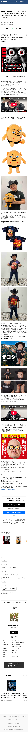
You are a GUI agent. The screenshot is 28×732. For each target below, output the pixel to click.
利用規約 (24, 716)
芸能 (3, 567)
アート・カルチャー (12, 567)
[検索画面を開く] (26, 2)
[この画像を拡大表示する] (6, 540)
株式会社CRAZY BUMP (21, 602)
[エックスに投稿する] (7, 28)
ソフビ (19, 574)
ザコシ (4, 581)
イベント (4, 560)
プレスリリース (10, 602)
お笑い (22, 577)
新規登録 (22, 1)
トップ (3, 602)
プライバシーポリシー (14, 716)
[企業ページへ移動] (14, 617)
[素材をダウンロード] (17, 28)
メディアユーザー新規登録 (14, 512)
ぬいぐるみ (15, 577)
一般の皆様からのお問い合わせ (14, 726)
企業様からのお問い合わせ (14, 723)
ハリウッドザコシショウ (8, 574)
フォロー (14, 632)
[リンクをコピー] (19, 28)
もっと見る (24, 675)
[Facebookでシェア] (9, 28)
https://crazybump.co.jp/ (18, 640)
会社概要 (4, 716)
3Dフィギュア (5, 577)
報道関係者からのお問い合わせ (14, 720)
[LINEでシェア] (12, 28)
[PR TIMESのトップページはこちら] (6, 1)
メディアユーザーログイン (14, 505)
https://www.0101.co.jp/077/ (8, 489)
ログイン (17, 1)
